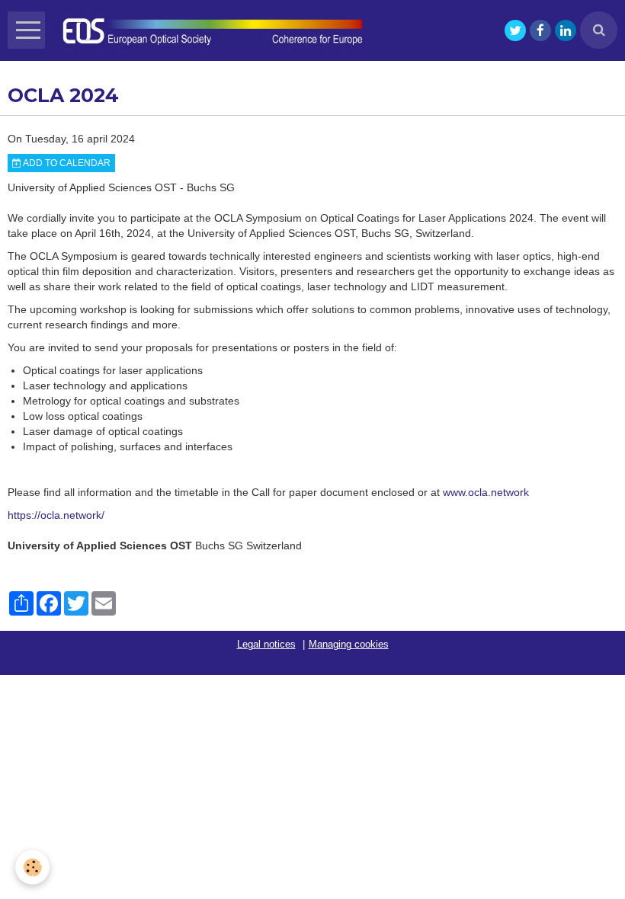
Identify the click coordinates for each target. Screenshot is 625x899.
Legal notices (266, 644)
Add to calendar (66, 163)
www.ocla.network (486, 492)
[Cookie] (32, 867)
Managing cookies (349, 644)
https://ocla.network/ (56, 515)
